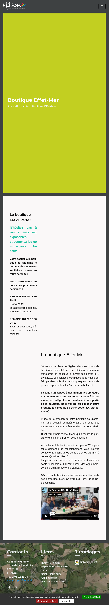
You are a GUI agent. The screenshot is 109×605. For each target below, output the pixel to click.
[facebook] (10, 588)
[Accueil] (14, 6)
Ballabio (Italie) (88, 562)
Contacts (17, 552)
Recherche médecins (53, 581)
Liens (47, 552)
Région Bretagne (50, 562)
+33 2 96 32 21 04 (17, 576)
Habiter (25, 106)
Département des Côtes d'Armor (54, 568)
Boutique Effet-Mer (44, 106)
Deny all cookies (47, 601)
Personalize (67, 601)
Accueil (13, 106)
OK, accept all (92, 597)
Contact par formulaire (20, 580)
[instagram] (17, 588)
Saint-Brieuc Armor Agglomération (51, 576)
